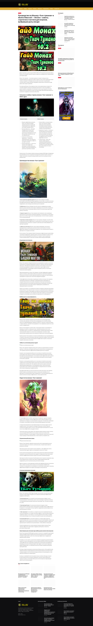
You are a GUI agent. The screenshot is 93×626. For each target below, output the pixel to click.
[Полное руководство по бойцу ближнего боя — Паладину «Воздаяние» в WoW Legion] (66, 67)
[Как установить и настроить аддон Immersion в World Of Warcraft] (60, 612)
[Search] (74, 9)
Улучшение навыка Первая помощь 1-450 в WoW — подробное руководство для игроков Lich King (49, 620)
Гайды (25, 8)
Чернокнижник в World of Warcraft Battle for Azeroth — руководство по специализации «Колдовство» (36, 589)
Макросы (40, 8)
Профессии (56, 8)
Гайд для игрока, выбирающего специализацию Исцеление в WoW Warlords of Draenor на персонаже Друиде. (49, 612)
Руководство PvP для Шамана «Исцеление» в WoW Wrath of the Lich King (49, 588)
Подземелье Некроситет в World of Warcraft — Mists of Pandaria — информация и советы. (69, 32)
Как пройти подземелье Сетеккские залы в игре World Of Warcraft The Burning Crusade (69, 25)
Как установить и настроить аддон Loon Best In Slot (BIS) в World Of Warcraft (69, 618)
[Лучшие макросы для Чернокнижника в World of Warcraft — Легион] (40, 605)
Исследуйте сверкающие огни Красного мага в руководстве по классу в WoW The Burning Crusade (66, 59)
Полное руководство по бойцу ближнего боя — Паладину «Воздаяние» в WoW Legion (66, 74)
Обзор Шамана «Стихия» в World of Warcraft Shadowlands (65, 88)
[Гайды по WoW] (23, 4)
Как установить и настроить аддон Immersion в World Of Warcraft (69, 612)
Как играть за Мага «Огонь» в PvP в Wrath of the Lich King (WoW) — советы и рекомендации (36, 575)
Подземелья (46, 8)
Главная (20, 8)
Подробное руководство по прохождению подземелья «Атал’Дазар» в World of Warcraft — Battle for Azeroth (69, 18)
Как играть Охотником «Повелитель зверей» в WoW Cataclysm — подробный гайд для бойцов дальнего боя (49, 576)
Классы (34, 8)
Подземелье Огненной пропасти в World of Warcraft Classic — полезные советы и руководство (69, 39)
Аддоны (30, 8)
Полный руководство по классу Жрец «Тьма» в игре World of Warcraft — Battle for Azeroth (69, 605)
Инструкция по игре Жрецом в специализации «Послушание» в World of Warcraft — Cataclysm (23, 575)
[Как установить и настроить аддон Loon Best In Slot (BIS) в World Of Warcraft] (60, 618)
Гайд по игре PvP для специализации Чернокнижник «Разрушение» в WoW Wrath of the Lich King (23, 589)
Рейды (51, 8)
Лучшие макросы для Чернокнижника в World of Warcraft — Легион (49, 604)
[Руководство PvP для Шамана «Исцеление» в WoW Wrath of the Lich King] (49, 583)
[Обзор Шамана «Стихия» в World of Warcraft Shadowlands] (66, 82)
